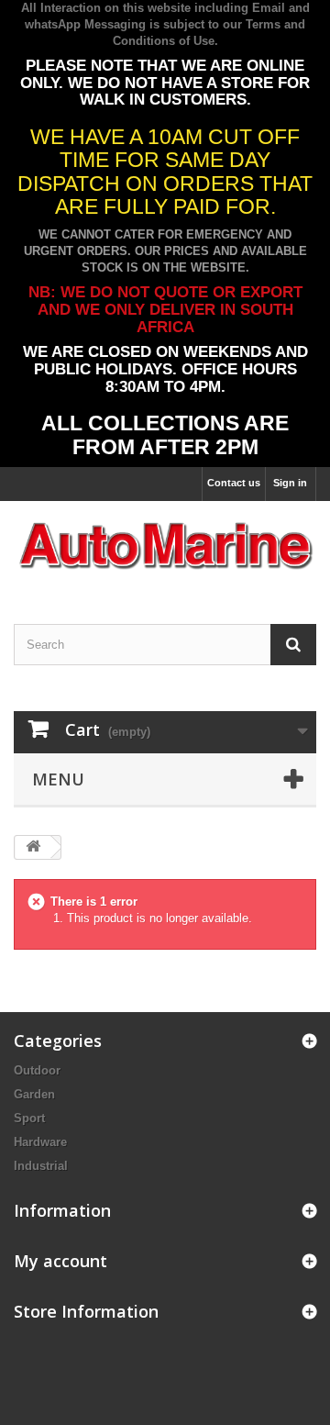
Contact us (233, 482)
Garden (34, 1094)
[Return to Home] (33, 847)
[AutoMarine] (165, 546)
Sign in (290, 482)
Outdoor (37, 1070)
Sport (29, 1118)
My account (60, 1261)
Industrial (41, 1166)
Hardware (40, 1142)
